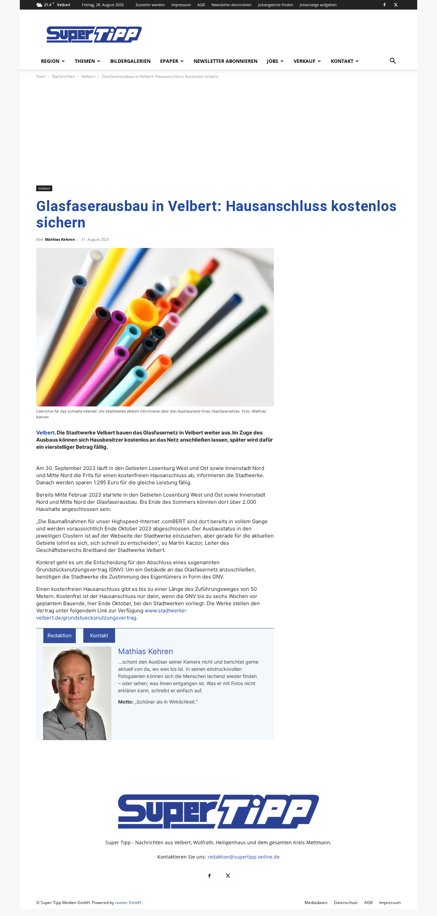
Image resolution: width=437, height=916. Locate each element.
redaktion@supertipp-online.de (244, 856)
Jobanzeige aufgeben (318, 4)
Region (50, 61)
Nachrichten (63, 76)
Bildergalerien (130, 61)
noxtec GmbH (128, 902)
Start (40, 76)
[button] (392, 61)
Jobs (272, 61)
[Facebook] (384, 5)
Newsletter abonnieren (231, 4)
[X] (396, 5)
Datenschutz (346, 902)
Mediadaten (316, 902)
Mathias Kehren (60, 239)
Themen (85, 61)
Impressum (181, 4)
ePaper (169, 61)
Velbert (88, 76)
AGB (201, 4)
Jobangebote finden (275, 4)
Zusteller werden (150, 4)
